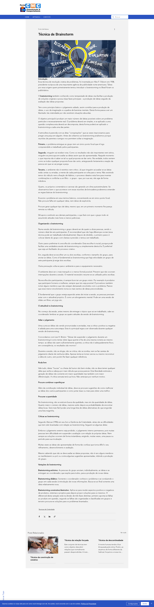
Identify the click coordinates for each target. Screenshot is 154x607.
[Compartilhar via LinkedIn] (49, 517)
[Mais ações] (114, 29)
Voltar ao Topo (3, 597)
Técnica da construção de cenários (41, 558)
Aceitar (145, 604)
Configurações (133, 604)
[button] (36, 17)
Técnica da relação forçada (76, 540)
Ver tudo (123, 532)
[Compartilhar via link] (55, 517)
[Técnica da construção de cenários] (43, 545)
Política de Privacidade (88, 604)
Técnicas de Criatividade (47, 509)
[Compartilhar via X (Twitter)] (44, 517)
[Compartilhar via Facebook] (39, 517)
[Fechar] (151, 603)
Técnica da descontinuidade (110, 540)
